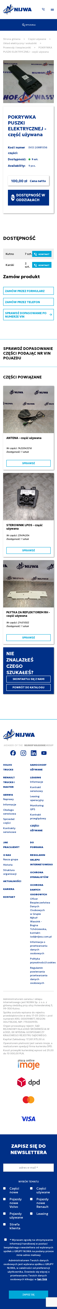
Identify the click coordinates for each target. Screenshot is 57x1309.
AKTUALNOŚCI (12, 881)
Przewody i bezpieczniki (17, 47)
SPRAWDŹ (28, 463)
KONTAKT (44, 254)
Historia (8, 864)
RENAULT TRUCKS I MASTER (9, 782)
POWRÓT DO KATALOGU (28, 687)
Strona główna (11, 39)
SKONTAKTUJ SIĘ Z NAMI (28, 679)
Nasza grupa (10, 859)
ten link (42, 1279)
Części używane (37, 39)
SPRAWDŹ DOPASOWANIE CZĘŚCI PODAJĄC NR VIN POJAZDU (28, 353)
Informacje (9, 804)
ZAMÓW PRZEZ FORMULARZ (25, 291)
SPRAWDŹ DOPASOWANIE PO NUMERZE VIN (26, 314)
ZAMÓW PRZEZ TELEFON (22, 302)
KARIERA (8, 889)
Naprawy (8, 799)
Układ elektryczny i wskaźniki (20, 43)
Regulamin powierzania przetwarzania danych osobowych (38, 975)
